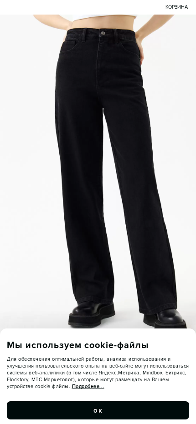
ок (98, 410)
